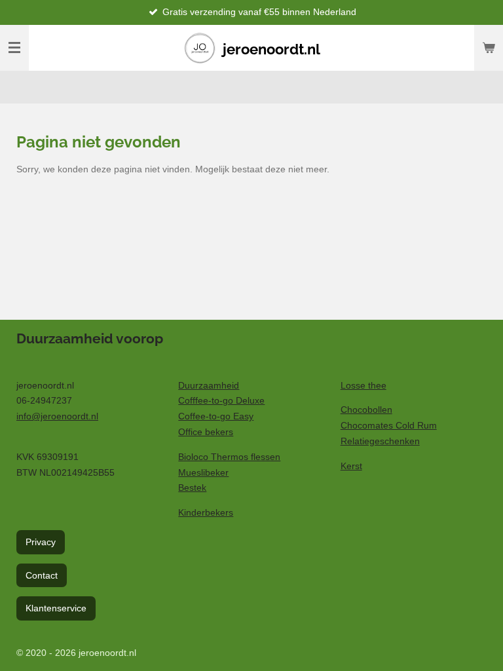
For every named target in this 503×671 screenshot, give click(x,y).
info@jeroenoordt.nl (57, 416)
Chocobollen (366, 409)
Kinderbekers (205, 512)
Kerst (351, 466)
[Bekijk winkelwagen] (488, 48)
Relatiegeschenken (380, 441)
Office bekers (205, 432)
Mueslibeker (203, 472)
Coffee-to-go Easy (215, 416)
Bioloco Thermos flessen (229, 456)
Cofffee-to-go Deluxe (221, 400)
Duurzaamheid (208, 385)
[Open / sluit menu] (14, 48)
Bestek (192, 487)
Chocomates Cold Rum (389, 425)
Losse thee (363, 385)
